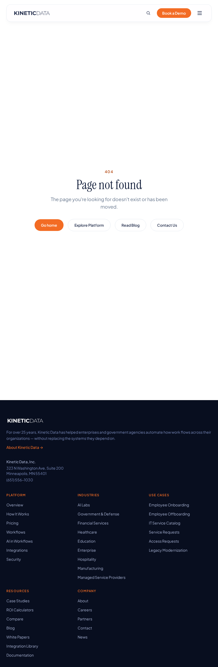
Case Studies (18, 600)
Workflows (15, 532)
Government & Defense (98, 513)
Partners (85, 618)
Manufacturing (90, 568)
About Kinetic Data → (24, 447)
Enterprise (87, 550)
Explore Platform (89, 225)
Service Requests (164, 532)
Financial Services (93, 522)
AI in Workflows (19, 541)
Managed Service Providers (101, 577)
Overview (14, 504)
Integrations (17, 550)
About (83, 600)
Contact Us (167, 225)
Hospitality (87, 559)
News (82, 637)
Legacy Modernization (168, 550)
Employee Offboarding (169, 513)
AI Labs (84, 504)
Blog (10, 627)
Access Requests (164, 541)
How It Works (17, 513)
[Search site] (148, 13)
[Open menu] (199, 13)
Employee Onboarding (169, 504)
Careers (85, 609)
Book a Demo (174, 13)
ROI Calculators (19, 609)
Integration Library (22, 646)
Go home (49, 225)
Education (86, 541)
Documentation (20, 655)
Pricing (12, 522)
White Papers (18, 637)
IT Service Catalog (164, 522)
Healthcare (87, 532)
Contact (85, 627)
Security (13, 559)
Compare (14, 618)
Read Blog (130, 225)
